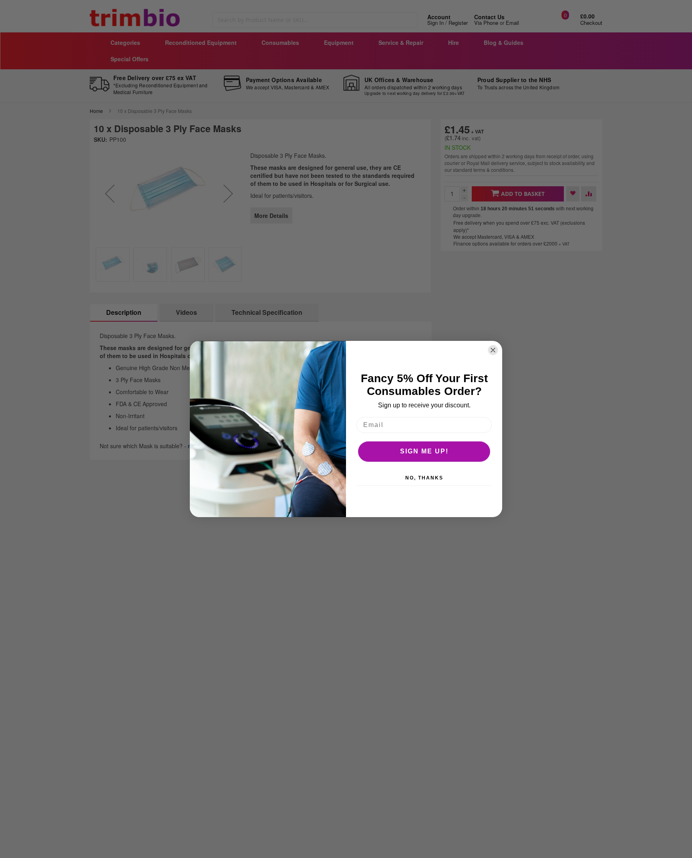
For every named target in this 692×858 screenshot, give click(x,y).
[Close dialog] (493, 350)
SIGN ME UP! (424, 451)
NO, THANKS (424, 478)
